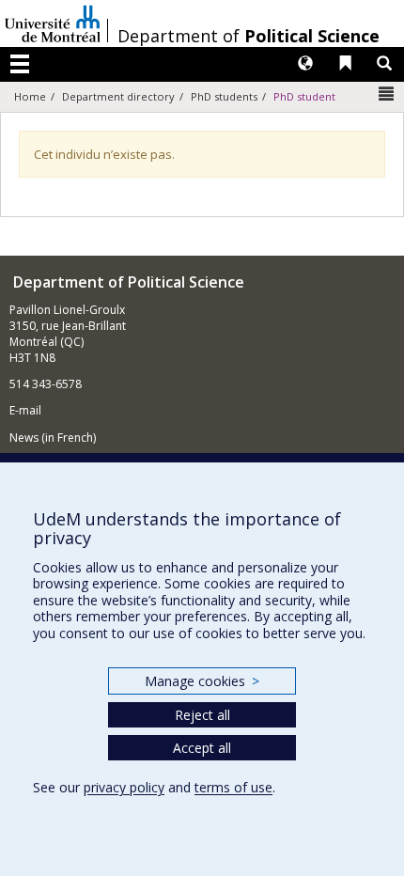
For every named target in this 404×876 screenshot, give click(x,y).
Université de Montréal (53, 23)
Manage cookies (201, 681)
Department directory (118, 96)
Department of (248, 35)
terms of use (233, 787)
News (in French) (52, 438)
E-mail (25, 410)
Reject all (202, 715)
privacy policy (124, 787)
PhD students (224, 96)
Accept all (202, 748)
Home (30, 96)
